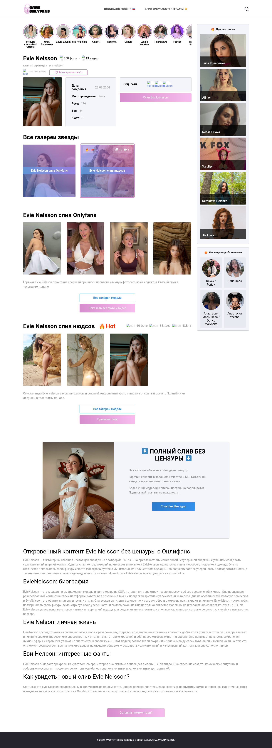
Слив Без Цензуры (155, 97)
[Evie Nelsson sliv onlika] (129, 248)
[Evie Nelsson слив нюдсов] (129, 360)
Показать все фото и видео (107, 308)
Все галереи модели (107, 297)
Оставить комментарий (136, 712)
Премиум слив (107, 419)
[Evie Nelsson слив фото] (42, 360)
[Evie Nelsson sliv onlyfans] (86, 248)
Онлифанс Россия (117, 8)
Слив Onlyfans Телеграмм (164, 8)
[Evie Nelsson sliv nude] (172, 248)
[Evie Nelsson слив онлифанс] (86, 360)
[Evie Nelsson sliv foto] (42, 248)
